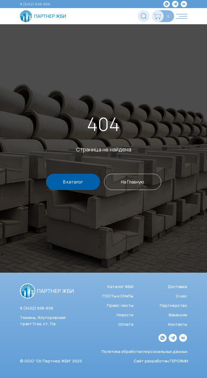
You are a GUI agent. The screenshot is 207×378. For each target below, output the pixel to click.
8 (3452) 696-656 (35, 4)
